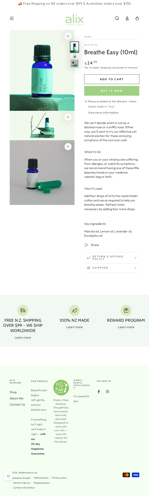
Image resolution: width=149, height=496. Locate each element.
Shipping (105, 67)
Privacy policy (59, 477)
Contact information (24, 487)
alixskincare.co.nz (28, 472)
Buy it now (112, 91)
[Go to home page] (74, 18)
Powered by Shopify (20, 477)
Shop (13, 392)
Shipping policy (42, 482)
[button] (117, 18)
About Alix (16, 398)
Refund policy (41, 477)
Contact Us (17, 404)
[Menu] (12, 18)
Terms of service (21, 482)
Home (87, 37)
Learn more (23, 337)
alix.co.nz (91, 45)
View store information (103, 112)
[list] (74, 322)
